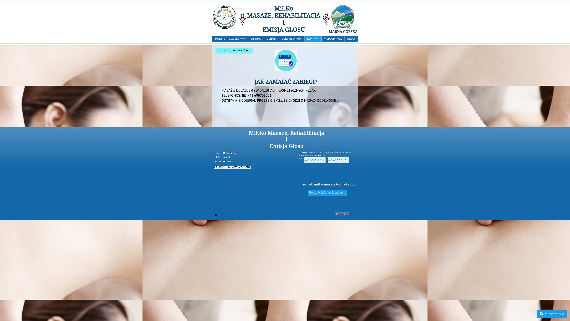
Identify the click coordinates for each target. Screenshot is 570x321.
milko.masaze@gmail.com (334, 184)
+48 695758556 (259, 96)
